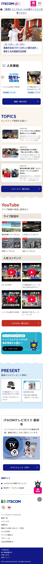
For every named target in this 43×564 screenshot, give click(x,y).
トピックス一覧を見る (20, 189)
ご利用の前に (5, 550)
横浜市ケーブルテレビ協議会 (13, 488)
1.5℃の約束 (5, 531)
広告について (5, 557)
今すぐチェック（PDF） (20, 467)
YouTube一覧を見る (20, 323)
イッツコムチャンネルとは (10, 514)
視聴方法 (4, 525)
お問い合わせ (5, 555)
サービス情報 (6, 535)
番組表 (33, 5)
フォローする (12, 348)
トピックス (5, 521)
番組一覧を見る (20, 101)
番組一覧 (4, 518)
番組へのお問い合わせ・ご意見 (12, 528)
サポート (4, 538)
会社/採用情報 (6, 541)
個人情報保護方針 (6, 552)
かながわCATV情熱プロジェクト (15, 483)
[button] (1, 28)
